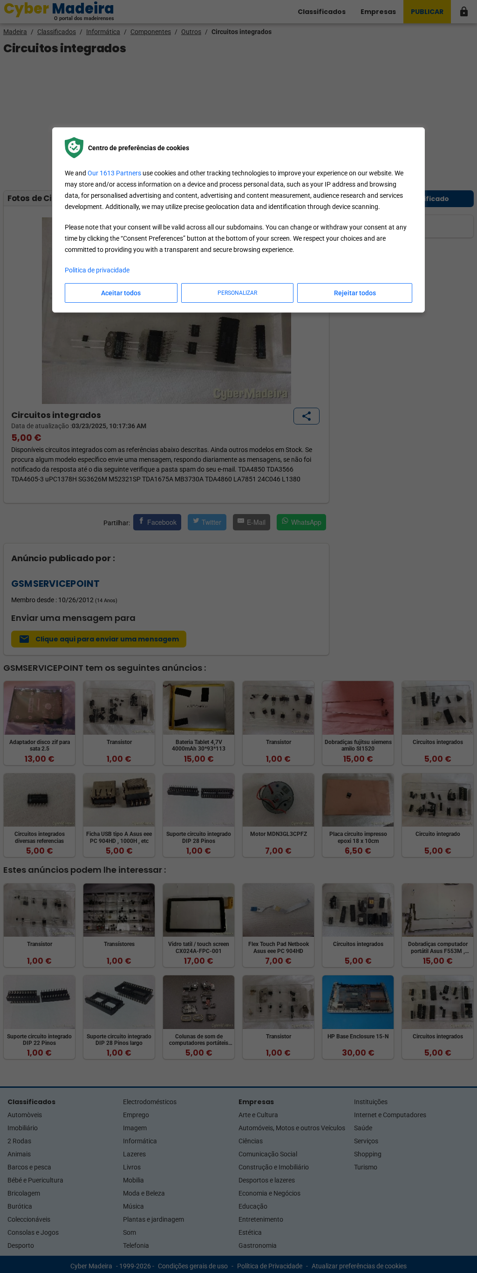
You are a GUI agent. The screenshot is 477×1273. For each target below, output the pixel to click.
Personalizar (237, 293)
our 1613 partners (114, 173)
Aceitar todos (121, 293)
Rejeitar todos (355, 293)
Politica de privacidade (97, 270)
